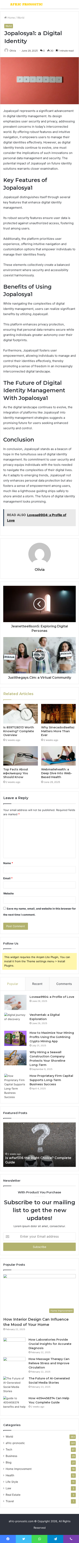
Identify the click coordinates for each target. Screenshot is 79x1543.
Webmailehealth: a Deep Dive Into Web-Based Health (56, 773)
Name (8, 863)
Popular (12, 984)
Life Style (12, 1481)
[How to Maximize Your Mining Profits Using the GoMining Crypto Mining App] (15, 1038)
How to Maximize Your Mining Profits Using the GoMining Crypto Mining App (52, 1037)
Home (11, 17)
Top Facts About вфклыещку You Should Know (15, 773)
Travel (10, 1501)
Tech (9, 1449)
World (20, 17)
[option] (39, 1144)
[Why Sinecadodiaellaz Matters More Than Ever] (58, 713)
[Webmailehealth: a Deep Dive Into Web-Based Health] (58, 756)
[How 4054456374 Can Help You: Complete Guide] (14, 1403)
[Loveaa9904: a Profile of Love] (15, 1002)
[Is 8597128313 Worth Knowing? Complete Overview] (20, 713)
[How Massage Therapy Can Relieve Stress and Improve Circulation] (14, 1364)
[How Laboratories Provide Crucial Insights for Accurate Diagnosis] (14, 1345)
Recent (37, 984)
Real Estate (13, 1494)
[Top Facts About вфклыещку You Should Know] (20, 756)
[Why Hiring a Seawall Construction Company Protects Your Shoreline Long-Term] (15, 1057)
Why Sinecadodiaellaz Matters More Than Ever (58, 731)
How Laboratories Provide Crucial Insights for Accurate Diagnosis (50, 1344)
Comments (64, 984)
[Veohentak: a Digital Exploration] (15, 1020)
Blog (8, 1462)
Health (10, 1475)
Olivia (13, 50)
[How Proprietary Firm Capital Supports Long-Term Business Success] (15, 1086)
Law (8, 1488)
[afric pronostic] (26, 4)
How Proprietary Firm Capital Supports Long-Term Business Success (51, 1080)
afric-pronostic (15, 1443)
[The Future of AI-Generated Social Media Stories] (14, 1384)
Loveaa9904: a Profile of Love (52, 997)
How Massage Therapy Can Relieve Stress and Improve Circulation (49, 1363)
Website (8, 893)
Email (8, 878)
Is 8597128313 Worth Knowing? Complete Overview (18, 731)
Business (11, 1456)
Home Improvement (19, 1468)
